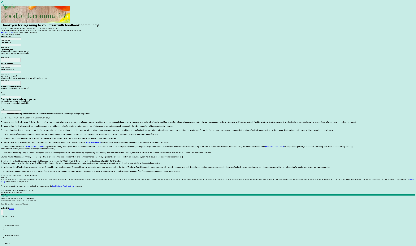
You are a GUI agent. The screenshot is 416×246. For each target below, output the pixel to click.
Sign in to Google (7, 32)
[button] (208, 3)
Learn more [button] (33, 32)
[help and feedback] (2, 212)
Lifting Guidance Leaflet (34, 147)
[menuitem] (210, 223)
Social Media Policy (93, 142)
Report (25, 204)
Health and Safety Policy (274, 147)
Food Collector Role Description (63, 186)
